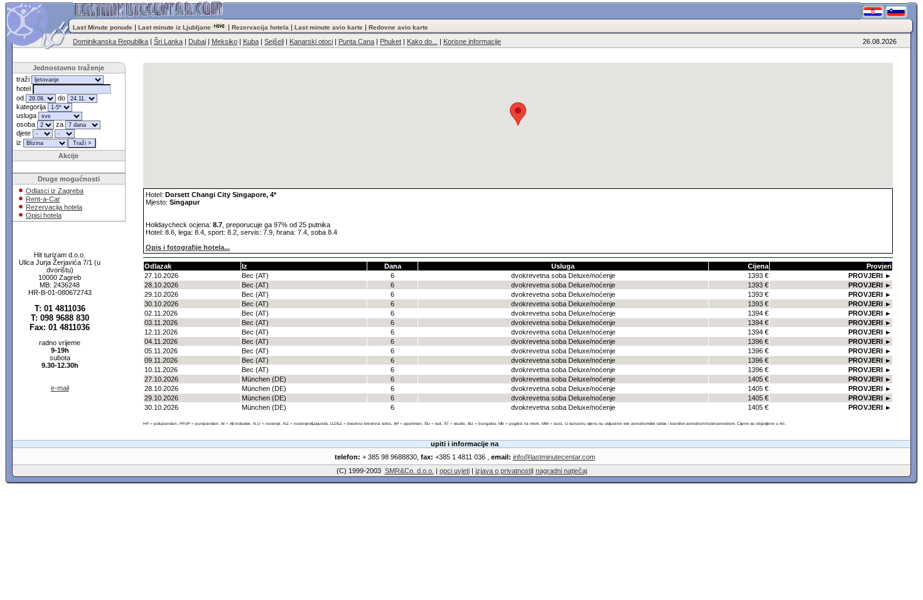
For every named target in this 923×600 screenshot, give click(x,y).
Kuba (251, 41)
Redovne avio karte (398, 27)
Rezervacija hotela (260, 27)
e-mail (60, 388)
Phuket (390, 41)
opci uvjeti (455, 470)
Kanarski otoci (311, 41)
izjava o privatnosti (503, 470)
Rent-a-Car (43, 199)
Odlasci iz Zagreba (55, 191)
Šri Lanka (168, 41)
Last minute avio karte (328, 27)
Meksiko (224, 41)
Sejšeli (274, 41)
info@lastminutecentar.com (554, 457)
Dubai (197, 41)
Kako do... (422, 41)
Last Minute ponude (103, 27)
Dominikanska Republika (110, 41)
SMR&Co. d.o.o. (409, 470)
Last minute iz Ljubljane (174, 27)
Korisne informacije (472, 41)
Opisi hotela (44, 215)
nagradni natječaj (561, 470)
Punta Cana (356, 41)
